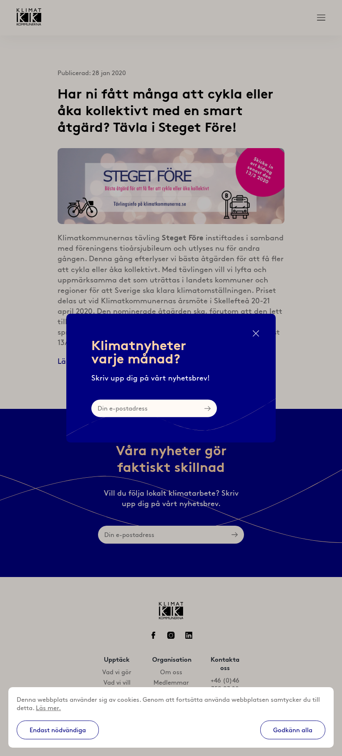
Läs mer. (48, 708)
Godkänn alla (292, 730)
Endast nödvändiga (58, 730)
